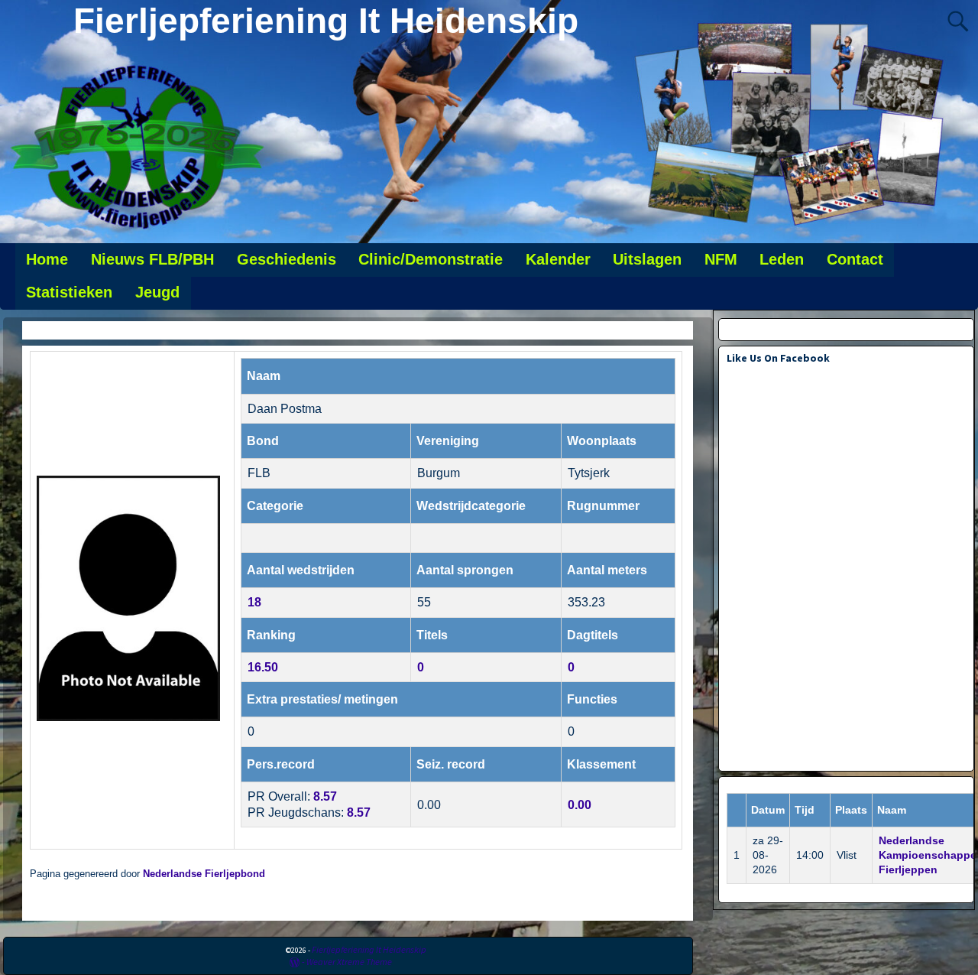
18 (254, 602)
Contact (855, 259)
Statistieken (69, 292)
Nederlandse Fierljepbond (204, 874)
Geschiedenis (286, 259)
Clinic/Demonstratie (430, 259)
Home (47, 259)
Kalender (558, 259)
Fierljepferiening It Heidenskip (325, 21)
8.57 (325, 796)
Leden (781, 259)
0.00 (579, 804)
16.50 (263, 667)
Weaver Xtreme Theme (349, 961)
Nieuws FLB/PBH (152, 259)
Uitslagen (647, 259)
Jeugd (157, 292)
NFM (720, 259)
